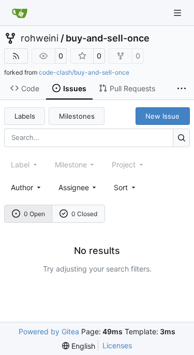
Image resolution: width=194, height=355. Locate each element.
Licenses (117, 345)
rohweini (39, 38)
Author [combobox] (22, 187)
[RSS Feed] (16, 56)
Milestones (77, 116)
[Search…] (181, 138)
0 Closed (84, 214)
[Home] (19, 13)
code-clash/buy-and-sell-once (84, 72)
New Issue (162, 116)
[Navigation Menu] (178, 12)
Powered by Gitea (49, 331)
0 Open (34, 214)
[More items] (181, 89)
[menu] (125, 187)
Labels (24, 116)
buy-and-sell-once (108, 38)
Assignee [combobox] (73, 187)
